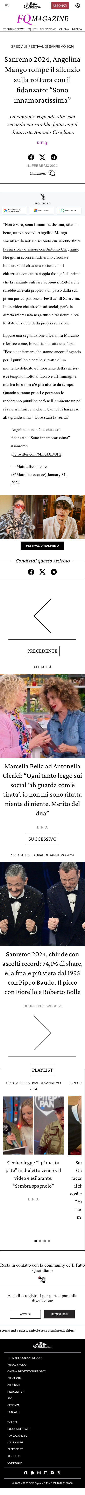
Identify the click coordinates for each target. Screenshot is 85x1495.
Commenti (38, 173)
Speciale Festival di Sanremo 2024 (42, 46)
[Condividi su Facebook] (31, 157)
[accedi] (78, 5)
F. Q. (44, 143)
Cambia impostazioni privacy (26, 1371)
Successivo (42, 839)
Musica (77, 29)
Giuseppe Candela (45, 1006)
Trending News (13, 29)
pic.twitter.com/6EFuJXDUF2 (36, 454)
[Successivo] (42, 1035)
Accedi (25, 1314)
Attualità (42, 667)
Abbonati (60, 5)
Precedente (42, 651)
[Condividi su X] (42, 157)
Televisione (48, 29)
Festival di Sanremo (42, 545)
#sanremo (19, 446)
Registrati (59, 1314)
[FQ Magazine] (42, 19)
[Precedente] (42, 619)
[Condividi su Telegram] (54, 157)
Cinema (64, 29)
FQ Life (32, 29)
